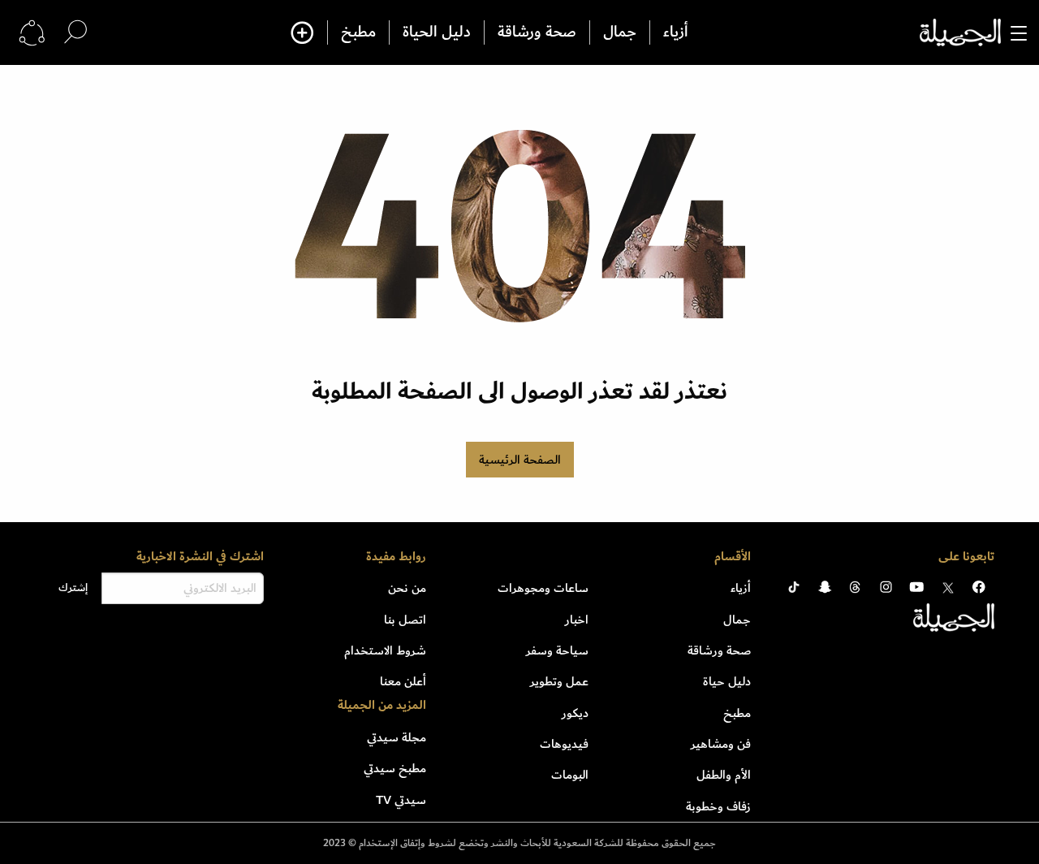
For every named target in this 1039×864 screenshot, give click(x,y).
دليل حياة (727, 681)
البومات (569, 774)
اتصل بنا (405, 619)
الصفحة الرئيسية (520, 459)
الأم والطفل (723, 774)
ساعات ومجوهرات (543, 587)
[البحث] (75, 32)
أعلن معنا (403, 681)
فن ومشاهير (721, 743)
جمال (619, 32)
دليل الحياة (437, 32)
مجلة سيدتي (396, 737)
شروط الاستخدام (385, 650)
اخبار (576, 619)
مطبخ (358, 32)
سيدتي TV (401, 799)
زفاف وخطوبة (718, 806)
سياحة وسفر (557, 650)
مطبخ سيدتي (395, 768)
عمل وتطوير (559, 681)
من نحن (407, 587)
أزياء (675, 32)
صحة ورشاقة (537, 32)
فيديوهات (564, 743)
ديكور (575, 713)
